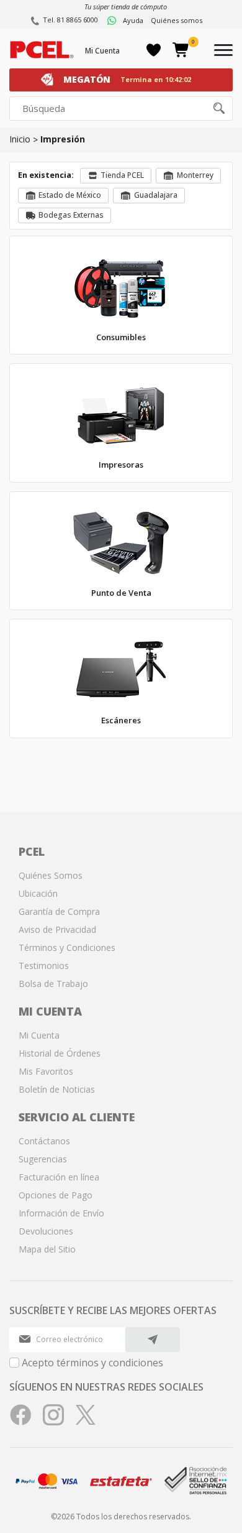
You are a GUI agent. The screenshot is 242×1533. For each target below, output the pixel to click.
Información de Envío (61, 1213)
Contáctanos (44, 1141)
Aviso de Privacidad (57, 929)
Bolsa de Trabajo (53, 983)
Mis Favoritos (46, 1071)
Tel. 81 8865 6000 (70, 19)
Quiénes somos (176, 20)
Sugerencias (43, 1159)
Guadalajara (155, 195)
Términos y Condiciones (67, 947)
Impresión (62, 139)
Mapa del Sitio (47, 1249)
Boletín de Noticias (57, 1089)
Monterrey (195, 175)
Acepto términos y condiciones (92, 1362)
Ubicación (38, 893)
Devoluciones (46, 1231)
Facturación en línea (59, 1177)
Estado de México (69, 195)
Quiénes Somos (51, 875)
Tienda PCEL (122, 175)
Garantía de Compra (59, 911)
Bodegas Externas (71, 215)
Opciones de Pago (55, 1195)
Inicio (19, 139)
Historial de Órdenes (60, 1053)
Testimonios (44, 965)
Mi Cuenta (102, 50)
